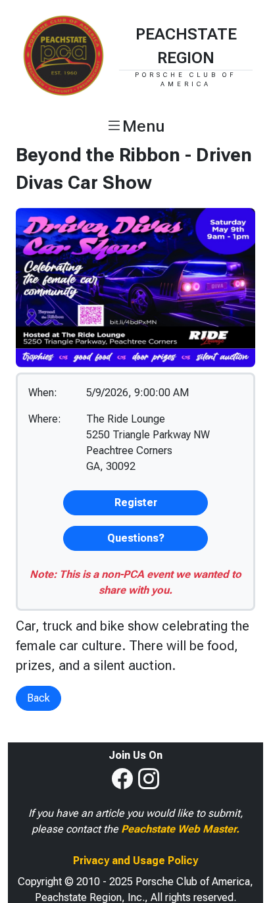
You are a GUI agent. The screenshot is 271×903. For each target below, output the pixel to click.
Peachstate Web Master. (180, 829)
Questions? (135, 538)
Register (135, 502)
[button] (135, 126)
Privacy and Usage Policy (135, 860)
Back (38, 698)
